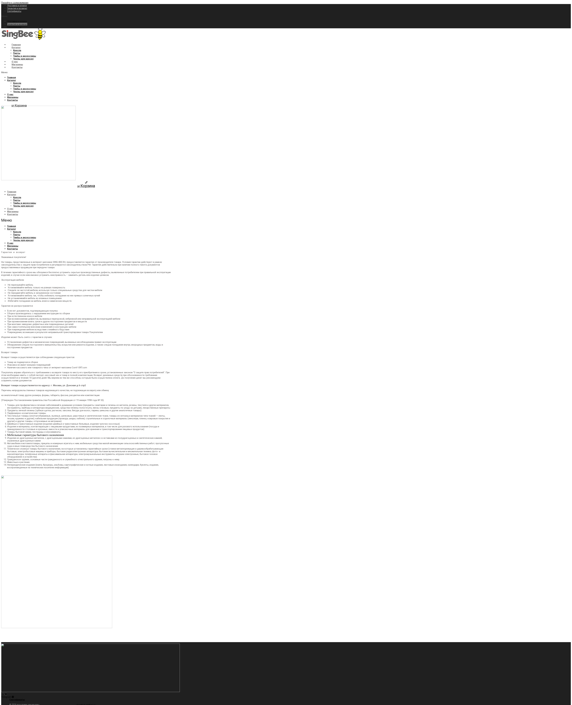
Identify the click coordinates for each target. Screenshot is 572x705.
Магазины (17, 64)
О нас (15, 61)
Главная (16, 44)
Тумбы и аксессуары (24, 56)
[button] (86, 16)
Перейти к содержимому (14, 2)
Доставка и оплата (17, 5)
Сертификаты (14, 11)
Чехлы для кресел (23, 59)
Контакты (17, 67)
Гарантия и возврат (17, 8)
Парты (16, 53)
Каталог (16, 47)
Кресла (17, 50)
